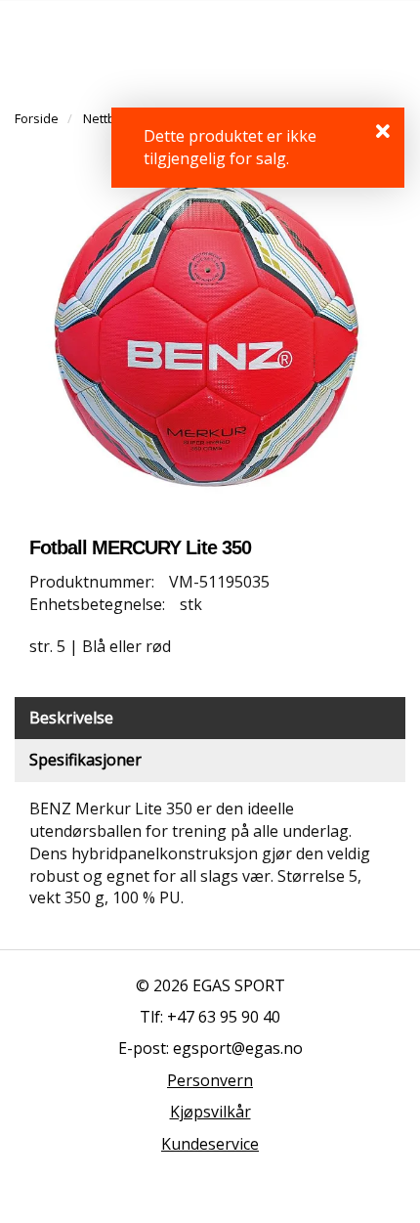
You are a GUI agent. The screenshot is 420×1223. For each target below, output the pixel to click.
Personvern (210, 1080)
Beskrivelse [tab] (71, 717)
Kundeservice (210, 1144)
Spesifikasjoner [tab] (85, 759)
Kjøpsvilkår (210, 1111)
